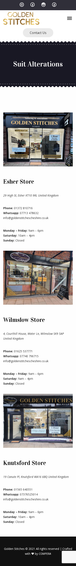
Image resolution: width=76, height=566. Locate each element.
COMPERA (45, 554)
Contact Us (38, 32)
